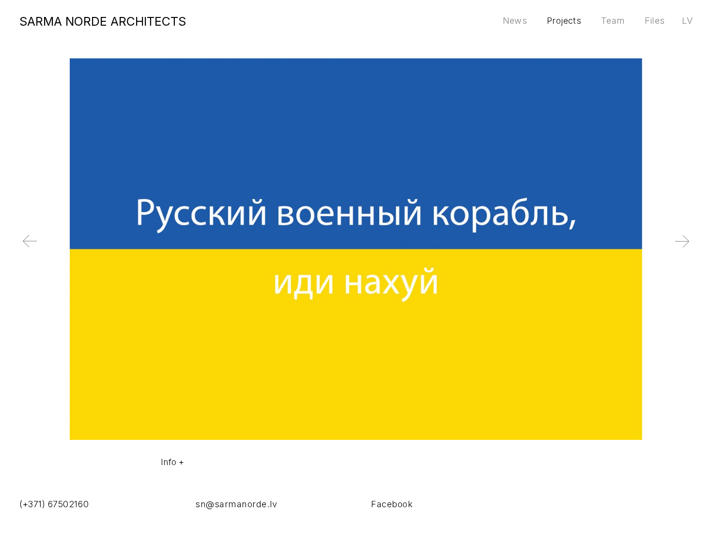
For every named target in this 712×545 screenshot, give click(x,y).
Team (613, 21)
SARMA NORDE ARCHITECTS (102, 21)
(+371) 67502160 (54, 504)
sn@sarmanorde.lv (236, 504)
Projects (564, 21)
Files (655, 21)
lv (687, 21)
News (515, 21)
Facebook (392, 504)
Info (168, 462)
